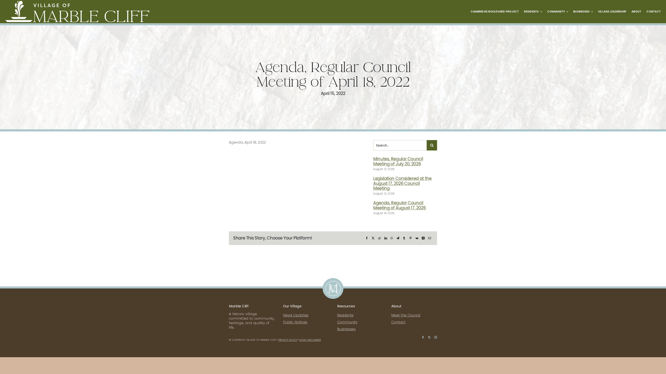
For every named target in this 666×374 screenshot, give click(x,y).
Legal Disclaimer (310, 340)
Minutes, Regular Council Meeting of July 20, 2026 (398, 161)
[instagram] (435, 337)
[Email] (429, 238)
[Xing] (423, 238)
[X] (373, 238)
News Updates (296, 315)
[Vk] (417, 238)
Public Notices (295, 322)
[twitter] (429, 337)
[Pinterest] (410, 238)
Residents (345, 315)
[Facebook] (367, 238)
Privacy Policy (287, 340)
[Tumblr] (404, 238)
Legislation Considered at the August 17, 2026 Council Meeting (402, 183)
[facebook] (423, 337)
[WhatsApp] (392, 238)
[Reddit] (379, 238)
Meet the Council (405, 315)
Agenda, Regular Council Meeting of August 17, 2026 (399, 205)
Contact (398, 322)
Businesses (346, 329)
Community (347, 322)
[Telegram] (398, 238)
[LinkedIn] (386, 238)
